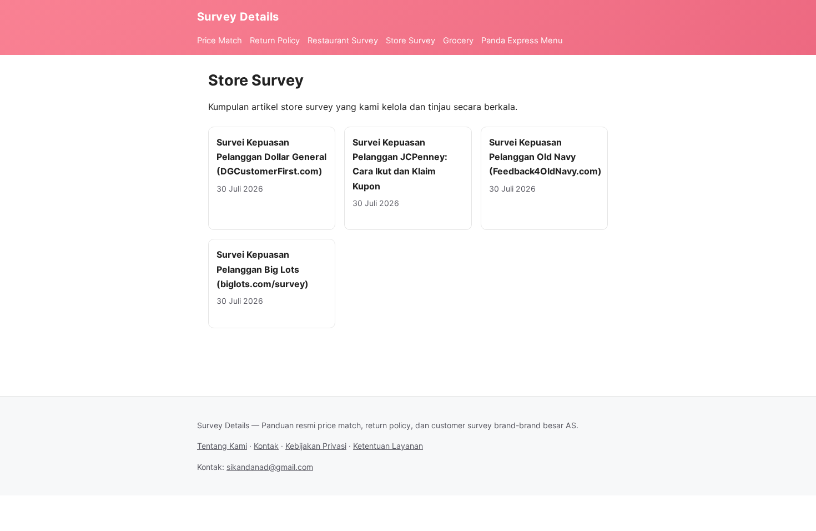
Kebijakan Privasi (315, 445)
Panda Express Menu (522, 41)
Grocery (458, 41)
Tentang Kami (222, 445)
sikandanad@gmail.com (269, 467)
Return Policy (275, 41)
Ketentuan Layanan (388, 445)
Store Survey (410, 41)
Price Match (219, 41)
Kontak (266, 445)
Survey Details (238, 16)
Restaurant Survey (343, 41)
